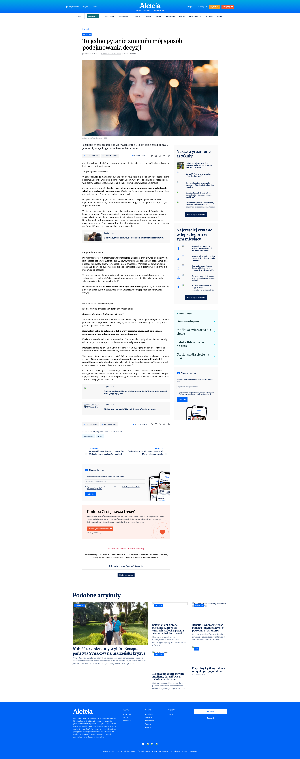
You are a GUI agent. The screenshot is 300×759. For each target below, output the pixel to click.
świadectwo (159, 654)
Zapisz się (90, 494)
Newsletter (149, 714)
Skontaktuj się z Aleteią (178, 751)
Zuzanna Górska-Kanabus (111, 53)
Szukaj (95, 7)
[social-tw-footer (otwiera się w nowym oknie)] (152, 744)
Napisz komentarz (126, 575)
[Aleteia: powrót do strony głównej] (150, 5)
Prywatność (193, 751)
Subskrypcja (149, 721)
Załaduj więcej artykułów (196, 214)
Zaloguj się (204, 7)
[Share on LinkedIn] (156, 156)
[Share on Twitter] (160, 156)
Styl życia (136, 16)
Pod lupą (148, 16)
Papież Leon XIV (195, 16)
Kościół (182, 16)
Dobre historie (109, 16)
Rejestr (213, 7)
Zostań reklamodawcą (160, 751)
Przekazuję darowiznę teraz (99, 528)
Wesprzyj (226, 7)
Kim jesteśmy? (129, 751)
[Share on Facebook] (152, 156)
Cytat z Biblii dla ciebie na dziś (193, 344)
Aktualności (170, 16)
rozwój (99, 436)
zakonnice (158, 605)
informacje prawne (143, 751)
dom (196, 649)
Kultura (158, 16)
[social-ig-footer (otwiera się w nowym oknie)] (157, 744)
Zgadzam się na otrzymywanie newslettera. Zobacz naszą (113, 488)
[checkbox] (85, 487)
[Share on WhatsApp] (169, 156)
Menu (80, 16)
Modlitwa (91, 16)
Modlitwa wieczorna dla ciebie (194, 331)
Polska (219, 16)
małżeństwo (79, 605)
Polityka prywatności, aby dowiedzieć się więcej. (195, 394)
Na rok (170, 714)
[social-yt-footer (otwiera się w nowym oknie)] (143, 744)
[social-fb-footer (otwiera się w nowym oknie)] (148, 744)
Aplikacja (148, 717)
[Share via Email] (164, 156)
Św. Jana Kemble (159, 10)
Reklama (148, 727)
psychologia (88, 436)
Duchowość (123, 16)
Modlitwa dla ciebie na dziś (193, 356)
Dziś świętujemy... (189, 321)
